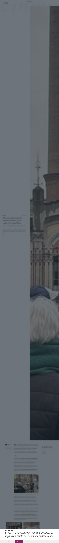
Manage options (10, 541)
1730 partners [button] (11, 532)
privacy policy (43, 536)
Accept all (18, 541)
